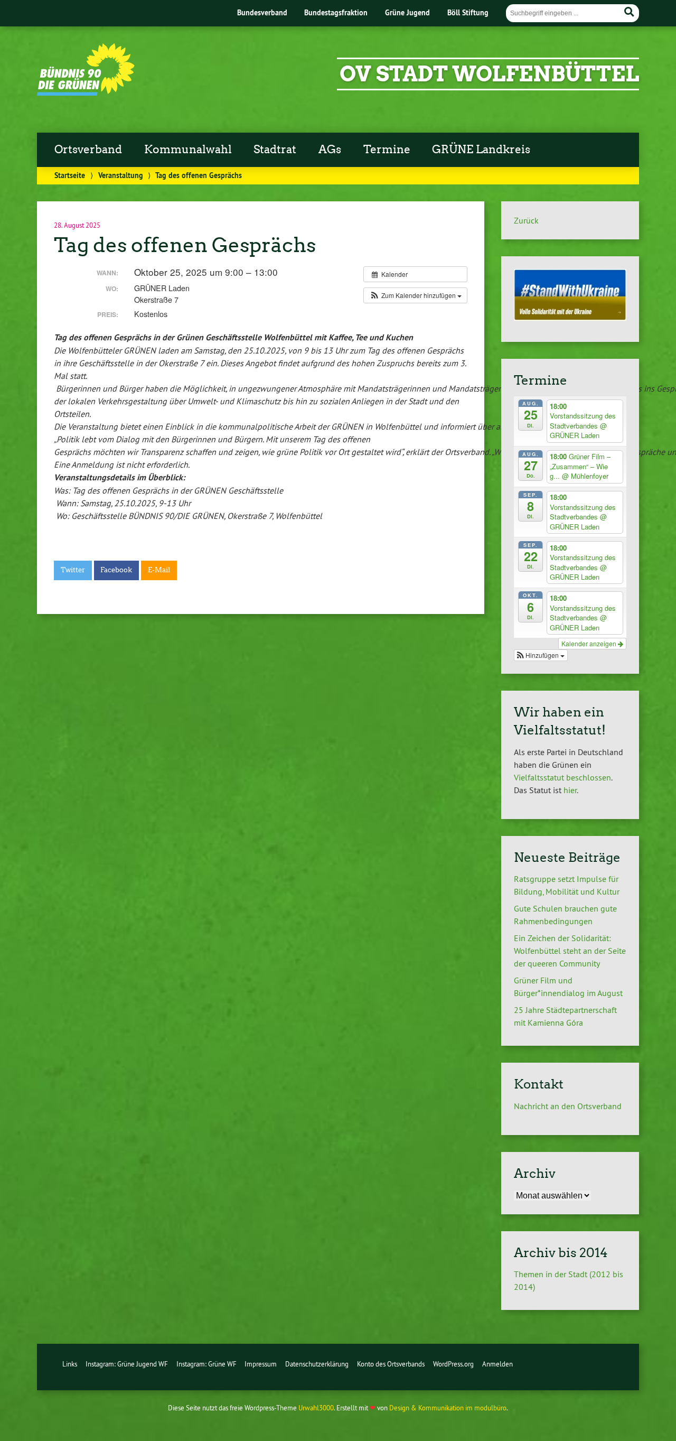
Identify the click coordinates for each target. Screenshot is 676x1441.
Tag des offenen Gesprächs (185, 245)
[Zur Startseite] (86, 92)
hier (570, 790)
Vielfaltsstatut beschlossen (562, 777)
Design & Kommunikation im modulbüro (447, 1407)
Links (69, 1364)
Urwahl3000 (316, 1407)
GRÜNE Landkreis (481, 149)
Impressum (261, 1364)
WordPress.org (453, 1364)
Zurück (526, 220)
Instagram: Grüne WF (206, 1364)
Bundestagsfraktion (336, 12)
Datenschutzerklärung (317, 1364)
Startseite (69, 175)
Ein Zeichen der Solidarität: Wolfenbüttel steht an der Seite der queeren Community (570, 951)
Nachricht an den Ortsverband (568, 1106)
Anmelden (497, 1364)
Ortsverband (88, 149)
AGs (329, 149)
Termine (386, 149)
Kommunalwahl (188, 149)
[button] (415, 295)
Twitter (73, 570)
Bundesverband (262, 12)
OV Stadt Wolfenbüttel (489, 74)
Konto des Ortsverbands (391, 1364)
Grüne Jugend (407, 12)
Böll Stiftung (468, 12)
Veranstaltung (120, 175)
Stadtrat (274, 149)
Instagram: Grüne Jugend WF (127, 1364)
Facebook (116, 570)
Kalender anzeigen (589, 643)
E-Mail (159, 570)
